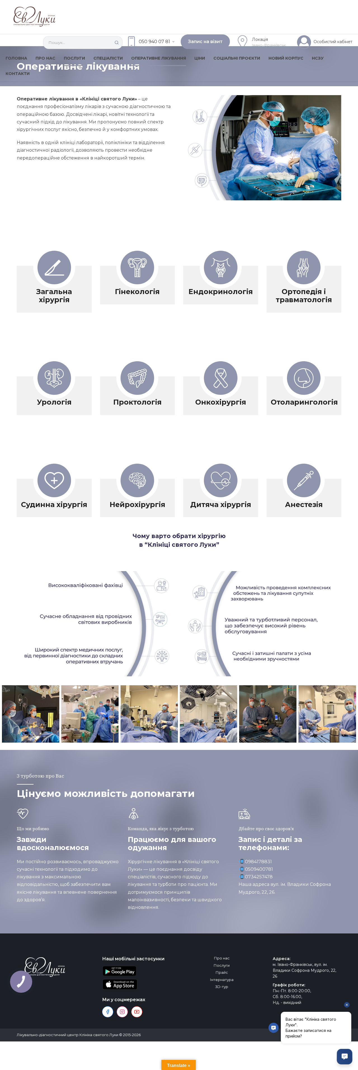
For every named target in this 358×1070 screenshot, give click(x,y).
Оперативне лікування (158, 58)
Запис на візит (205, 41)
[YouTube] (136, 1011)
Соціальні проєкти (236, 58)
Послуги (74, 58)
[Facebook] (107, 1011)
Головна (16, 58)
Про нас (45, 58)
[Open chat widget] (344, 1056)
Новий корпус (285, 58)
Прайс (222, 972)
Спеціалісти (108, 58)
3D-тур (221, 986)
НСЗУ (318, 58)
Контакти (18, 73)
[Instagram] (122, 1011)
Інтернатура (222, 979)
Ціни (199, 58)
